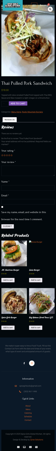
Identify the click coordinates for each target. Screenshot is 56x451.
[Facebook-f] (24, 363)
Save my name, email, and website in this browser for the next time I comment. (23, 216)
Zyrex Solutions (36, 439)
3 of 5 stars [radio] (7, 155)
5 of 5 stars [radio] (12, 155)
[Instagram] (32, 363)
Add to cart (18, 103)
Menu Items (16, 111)
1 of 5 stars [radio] (2, 155)
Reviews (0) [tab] (10, 119)
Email (5, 195)
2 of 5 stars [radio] (5, 155)
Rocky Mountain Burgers (32, 111)
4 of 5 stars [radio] (9, 155)
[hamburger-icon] (34, 5)
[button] (50, 9)
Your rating (8, 150)
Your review (8, 162)
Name (5, 181)
